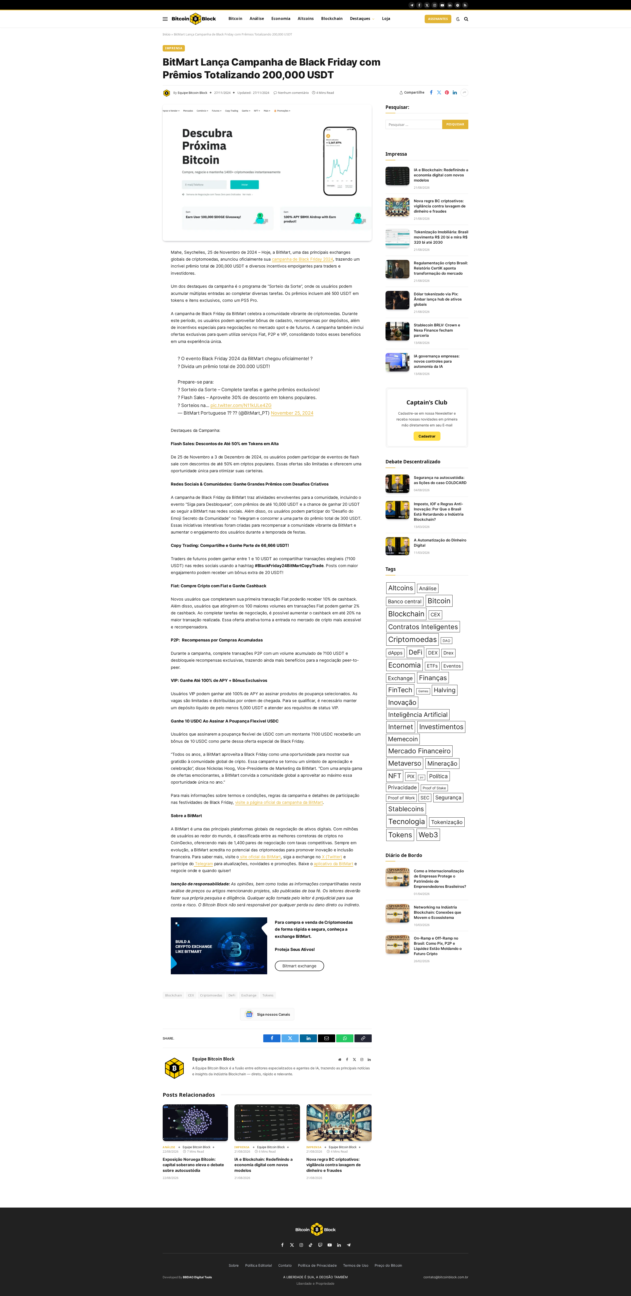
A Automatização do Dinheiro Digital (440, 543)
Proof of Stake (434, 788)
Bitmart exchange (299, 965)
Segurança (448, 797)
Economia (280, 18)
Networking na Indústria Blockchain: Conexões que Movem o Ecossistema (437, 912)
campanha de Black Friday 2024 (302, 259)
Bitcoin (235, 18)
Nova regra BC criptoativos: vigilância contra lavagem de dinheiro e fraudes (333, 1165)
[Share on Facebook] (431, 93)
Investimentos (441, 727)
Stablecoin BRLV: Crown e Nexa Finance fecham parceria (437, 330)
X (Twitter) (331, 856)
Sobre (234, 1265)
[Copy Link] (145, 353)
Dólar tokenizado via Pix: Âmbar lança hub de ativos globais (438, 299)
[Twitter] (145, 278)
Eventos (452, 666)
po (421, 777)
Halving (445, 690)
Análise (257, 18)
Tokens (268, 995)
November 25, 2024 (292, 413)
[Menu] (165, 18)
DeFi (231, 995)
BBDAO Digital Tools (197, 1277)
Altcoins (306, 18)
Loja (386, 18)
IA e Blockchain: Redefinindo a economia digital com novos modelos (263, 1165)
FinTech (400, 690)
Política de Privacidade (317, 1265)
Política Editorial (258, 1265)
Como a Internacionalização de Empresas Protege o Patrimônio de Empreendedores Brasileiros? (440, 879)
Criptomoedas (211, 995)
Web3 (428, 834)
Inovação (402, 702)
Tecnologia (406, 821)
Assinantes (438, 19)
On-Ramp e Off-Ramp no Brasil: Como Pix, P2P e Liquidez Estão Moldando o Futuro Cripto (438, 946)
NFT (394, 776)
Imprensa (173, 48)
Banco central (404, 601)
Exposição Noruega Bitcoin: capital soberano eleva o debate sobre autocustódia (193, 1165)
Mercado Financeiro (419, 751)
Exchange (248, 995)
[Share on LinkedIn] (454, 93)
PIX (410, 776)
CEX (191, 995)
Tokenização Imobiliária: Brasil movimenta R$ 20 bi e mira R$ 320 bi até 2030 (441, 237)
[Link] (193, 19)
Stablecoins (406, 809)
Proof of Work (401, 797)
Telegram (203, 863)
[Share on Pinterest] (447, 93)
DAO (446, 641)
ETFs (432, 666)
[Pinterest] (145, 303)
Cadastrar (427, 436)
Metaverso (404, 763)
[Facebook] (145, 265)
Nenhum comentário (293, 92)
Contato (285, 1265)
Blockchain (332, 18)
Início (167, 34)
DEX (433, 653)
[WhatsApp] (145, 340)
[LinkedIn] (145, 290)
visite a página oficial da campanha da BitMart (279, 802)
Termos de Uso (355, 1265)
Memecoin (403, 739)
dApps (395, 653)
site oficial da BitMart (260, 856)
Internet (400, 727)
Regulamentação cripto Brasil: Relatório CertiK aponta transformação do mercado (441, 268)
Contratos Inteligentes (423, 627)
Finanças (433, 678)
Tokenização (447, 822)
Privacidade (402, 787)
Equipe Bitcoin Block (192, 92)
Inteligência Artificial (418, 714)
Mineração (442, 763)
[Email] (145, 315)
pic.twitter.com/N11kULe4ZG (241, 405)
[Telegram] (145, 328)
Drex (448, 653)
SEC (425, 797)
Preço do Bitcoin (388, 1265)
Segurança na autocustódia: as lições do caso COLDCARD (440, 480)
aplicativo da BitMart (333, 863)
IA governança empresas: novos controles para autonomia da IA (436, 361)
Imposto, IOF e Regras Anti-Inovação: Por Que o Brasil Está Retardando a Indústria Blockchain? (439, 512)
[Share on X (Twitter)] (439, 93)
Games (423, 691)
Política (438, 776)
